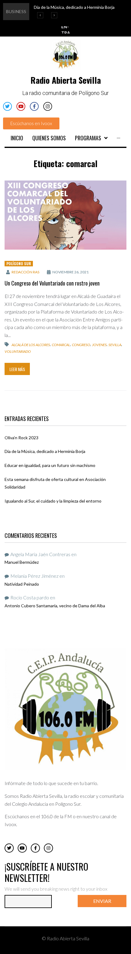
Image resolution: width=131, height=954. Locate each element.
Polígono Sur (18, 263)
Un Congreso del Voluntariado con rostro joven (52, 283)
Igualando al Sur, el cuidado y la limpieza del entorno (53, 500)
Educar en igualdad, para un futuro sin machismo (50, 465)
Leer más (17, 369)
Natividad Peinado (22, 584)
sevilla (114, 344)
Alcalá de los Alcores (31, 344)
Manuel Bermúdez (22, 562)
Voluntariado (18, 351)
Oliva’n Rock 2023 (21, 437)
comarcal (61, 344)
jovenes (99, 344)
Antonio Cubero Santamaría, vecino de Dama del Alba (55, 605)
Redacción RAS (25, 272)
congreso (81, 344)
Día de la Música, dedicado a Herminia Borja (45, 451)
